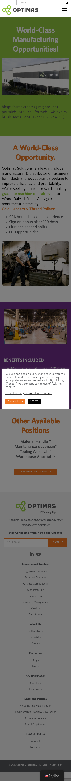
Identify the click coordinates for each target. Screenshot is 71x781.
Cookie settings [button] (15, 401)
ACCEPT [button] (34, 401)
